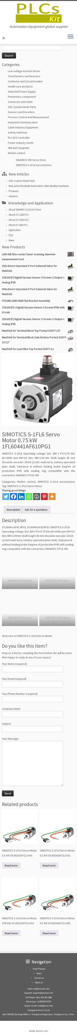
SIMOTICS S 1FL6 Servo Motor (24, 486)
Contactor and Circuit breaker (25, 81)
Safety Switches (17, 132)
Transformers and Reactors (24, 76)
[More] (52, 496)
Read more (11, 865)
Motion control (16, 153)
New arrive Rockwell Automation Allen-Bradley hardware (39, 186)
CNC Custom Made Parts (22, 107)
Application (15, 230)
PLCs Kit (44, 1031)
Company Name (11, 708)
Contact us (39, 978)
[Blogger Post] (36, 496)
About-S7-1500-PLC (19, 220)
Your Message (10, 738)
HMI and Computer (18, 148)
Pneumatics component (22, 96)
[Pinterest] (44, 496)
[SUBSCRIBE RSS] (4, 38)
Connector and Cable (20, 102)
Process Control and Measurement (28, 117)
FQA (11, 235)
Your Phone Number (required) (20, 694)
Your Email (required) (14, 679)
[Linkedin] (21, 496)
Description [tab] (13, 509)
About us (39, 982)
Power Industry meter (21, 143)
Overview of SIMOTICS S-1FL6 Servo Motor (27, 636)
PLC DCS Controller (19, 137)
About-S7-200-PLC (18, 225)
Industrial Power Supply (22, 91)
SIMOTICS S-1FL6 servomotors (34, 165)
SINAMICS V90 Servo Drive (31, 160)
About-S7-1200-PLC (19, 214)
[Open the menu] (70, 37)
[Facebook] (13, 496)
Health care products (20, 86)
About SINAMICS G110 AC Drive (25, 209)
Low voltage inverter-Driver (24, 71)
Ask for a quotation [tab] (36, 509)
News (11, 240)
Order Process (39, 968)
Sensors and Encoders (21, 112)
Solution (13, 196)
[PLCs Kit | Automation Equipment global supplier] (38, 13)
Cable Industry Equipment (23, 127)
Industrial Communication (23, 122)
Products (13, 191)
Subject (6, 723)
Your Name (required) (14, 664)
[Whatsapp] (28, 496)
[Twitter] (5, 496)
